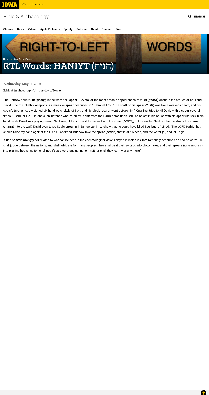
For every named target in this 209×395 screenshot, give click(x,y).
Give (118, 29)
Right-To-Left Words (23, 59)
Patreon (81, 29)
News (20, 29)
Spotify (68, 29)
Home (6, 59)
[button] (196, 16)
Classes (8, 29)
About (94, 29)
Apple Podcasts (50, 29)
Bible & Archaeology (26, 16)
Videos (32, 29)
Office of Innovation (32, 4)
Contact (107, 29)
